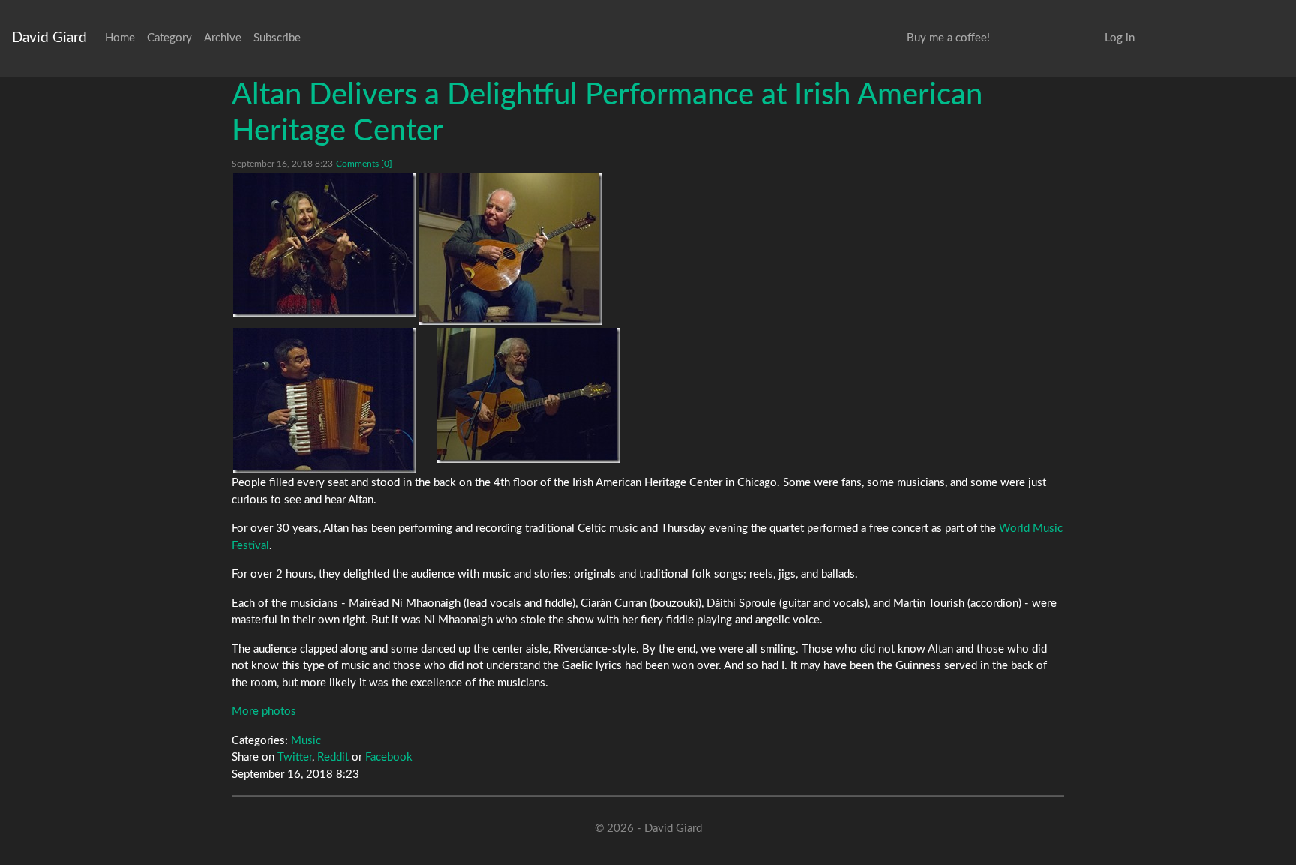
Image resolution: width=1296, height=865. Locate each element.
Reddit (333, 757)
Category (169, 38)
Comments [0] (364, 163)
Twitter (295, 757)
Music (306, 740)
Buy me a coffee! (948, 38)
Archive (223, 38)
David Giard (49, 38)
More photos (264, 711)
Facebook (388, 757)
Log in (1120, 38)
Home (120, 38)
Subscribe (277, 38)
